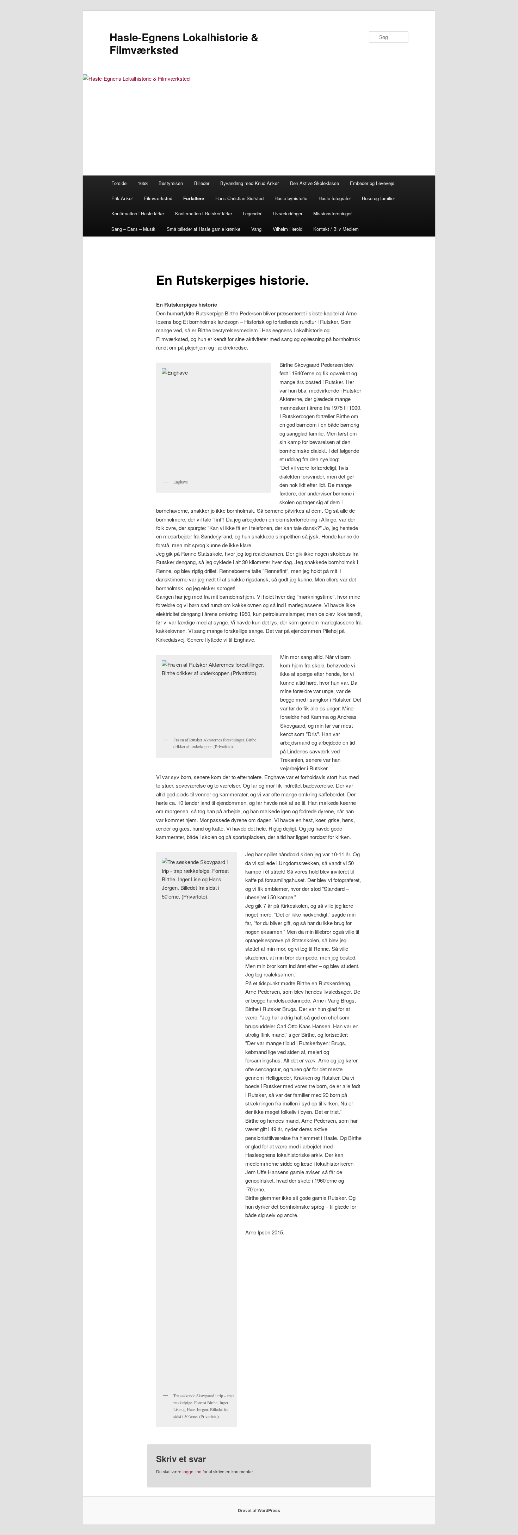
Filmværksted (158, 198)
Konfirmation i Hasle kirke (137, 213)
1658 (143, 183)
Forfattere (193, 198)
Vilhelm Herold (287, 229)
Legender (252, 213)
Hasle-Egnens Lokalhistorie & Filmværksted (184, 43)
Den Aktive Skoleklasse (314, 183)
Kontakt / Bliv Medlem (336, 229)
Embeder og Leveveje (372, 183)
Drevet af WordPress (259, 1510)
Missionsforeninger (332, 213)
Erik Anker (122, 198)
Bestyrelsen (171, 183)
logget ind (192, 1471)
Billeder (201, 183)
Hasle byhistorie (291, 198)
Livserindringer (287, 213)
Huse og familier (378, 198)
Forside (119, 183)
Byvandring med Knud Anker (249, 183)
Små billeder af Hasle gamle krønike (203, 229)
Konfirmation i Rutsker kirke (203, 213)
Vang (256, 229)
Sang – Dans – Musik (133, 229)
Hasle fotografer (335, 198)
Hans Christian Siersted (239, 198)
